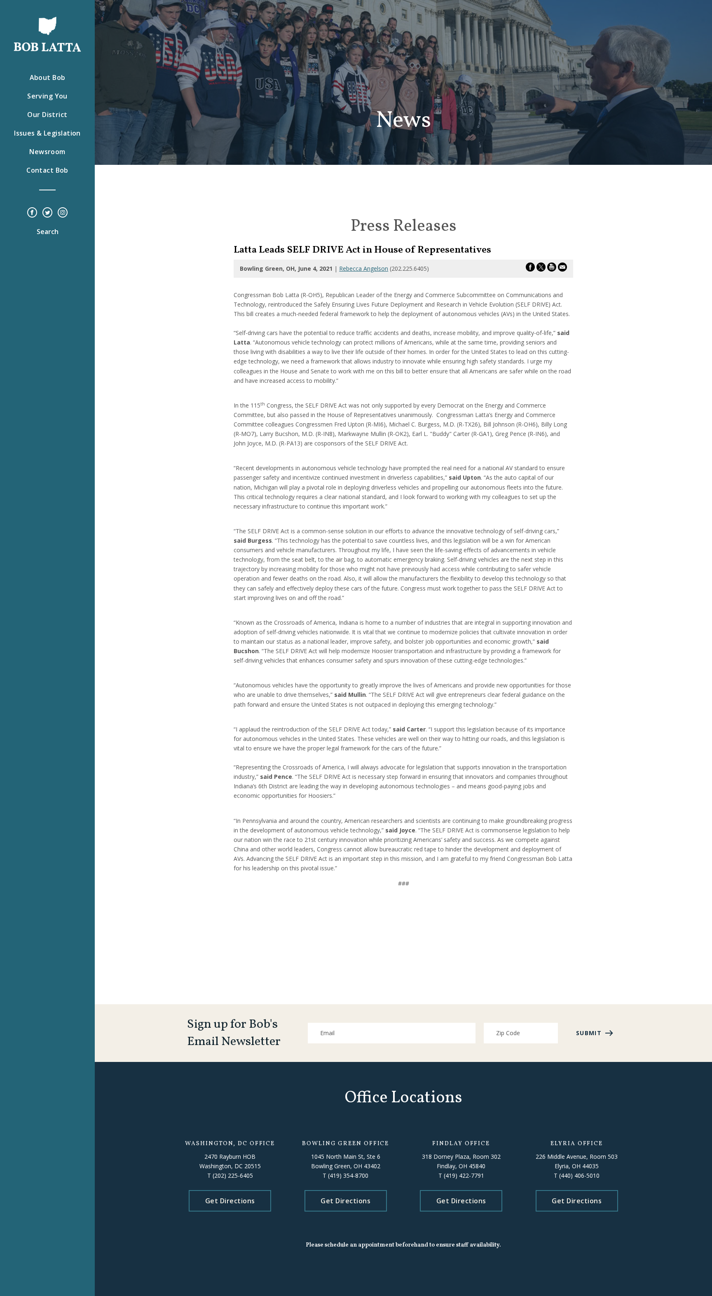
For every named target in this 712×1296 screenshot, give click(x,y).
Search (48, 231)
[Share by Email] (562, 268)
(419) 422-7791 (464, 1175)
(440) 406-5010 (579, 1175)
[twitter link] (47, 213)
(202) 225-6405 (233, 1175)
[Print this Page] (551, 268)
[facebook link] (32, 213)
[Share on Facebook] (530, 268)
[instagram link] (63, 213)
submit (589, 1033)
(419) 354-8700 (348, 1175)
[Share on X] (541, 268)
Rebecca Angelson (363, 268)
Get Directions (230, 1200)
